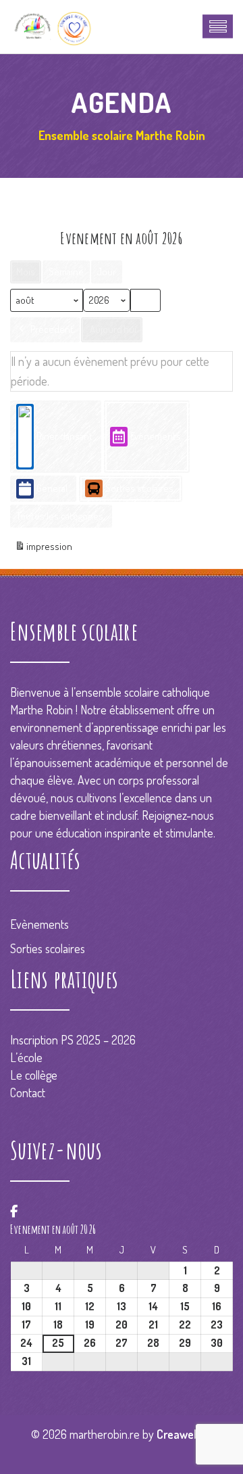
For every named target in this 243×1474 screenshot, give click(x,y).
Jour (106, 271)
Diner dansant (64, 436)
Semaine (66, 271)
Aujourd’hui (113, 329)
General (52, 488)
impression (43, 550)
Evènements (155, 436)
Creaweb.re (184, 1434)
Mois (25, 271)
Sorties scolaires (139, 488)
